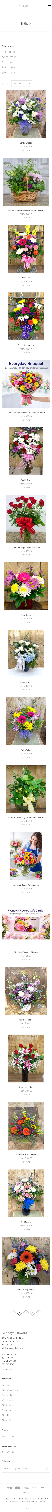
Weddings (6, 1400)
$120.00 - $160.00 (10, 67)
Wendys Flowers (9, 1436)
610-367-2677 (8, 1369)
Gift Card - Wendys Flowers (26, 952)
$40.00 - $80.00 (9, 57)
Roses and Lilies (26, 1087)
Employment (8, 1410)
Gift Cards (6, 1405)
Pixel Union (30, 1499)
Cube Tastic (26, 615)
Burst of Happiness (26, 1290)
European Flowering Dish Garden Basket (26, 210)
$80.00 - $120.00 (9, 62)
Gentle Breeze (26, 143)
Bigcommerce (13, 1501)
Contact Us (7, 1395)
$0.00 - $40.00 (8, 52)
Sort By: (5, 83)
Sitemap (26, 1508)
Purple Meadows (26, 1020)
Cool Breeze (26, 1222)
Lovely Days (26, 278)
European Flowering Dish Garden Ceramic (26, 817)
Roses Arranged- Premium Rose (26, 547)
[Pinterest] (8, 1452)
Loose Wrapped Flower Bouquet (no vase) (26, 412)
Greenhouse (7, 1385)
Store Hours (7, 1415)
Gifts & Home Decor (11, 1390)
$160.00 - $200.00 (10, 72)
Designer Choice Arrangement (26, 885)
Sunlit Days (26, 480)
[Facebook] (2, 1452)
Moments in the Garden (26, 1155)
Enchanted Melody (26, 345)
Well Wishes (26, 750)
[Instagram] (13, 1452)
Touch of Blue (26, 682)
